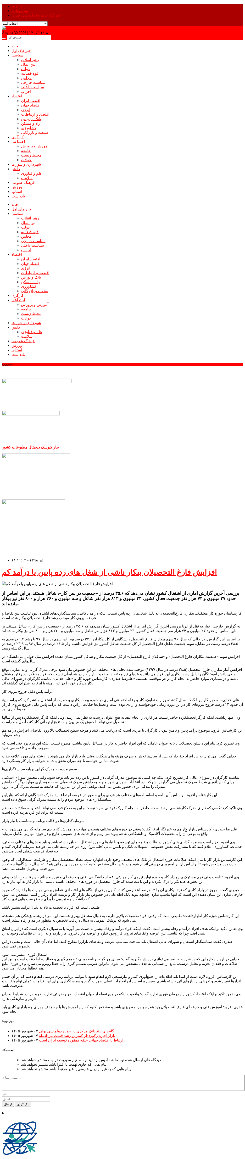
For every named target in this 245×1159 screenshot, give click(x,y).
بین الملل (28, 64)
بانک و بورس (31, 119)
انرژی (25, 110)
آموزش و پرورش (34, 146)
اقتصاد (16, 96)
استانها (16, 192)
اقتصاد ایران (30, 101)
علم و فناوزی (31, 173)
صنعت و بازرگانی (34, 132)
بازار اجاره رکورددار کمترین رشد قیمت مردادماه (77, 1036)
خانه (14, 46)
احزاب (26, 92)
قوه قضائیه (30, 73)
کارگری (17, 137)
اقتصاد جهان (30, 105)
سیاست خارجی (33, 82)
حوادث (26, 160)
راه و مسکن (30, 123)
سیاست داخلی (32, 87)
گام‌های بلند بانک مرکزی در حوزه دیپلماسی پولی (76, 1031)
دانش (15, 169)
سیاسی (17, 55)
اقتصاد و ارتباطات (35, 114)
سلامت (27, 178)
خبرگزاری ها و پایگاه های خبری (36, 15)
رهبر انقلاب (30, 60)
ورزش (16, 187)
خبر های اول (21, 51)
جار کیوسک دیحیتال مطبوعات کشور (30, 447)
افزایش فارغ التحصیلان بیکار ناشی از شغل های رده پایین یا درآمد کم (109, 572)
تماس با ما (19, 11)
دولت (25, 69)
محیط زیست (31, 155)
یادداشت (18, 196)
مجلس (26, 78)
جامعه (26, 151)
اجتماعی (18, 142)
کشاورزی (28, 128)
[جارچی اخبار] (13, 28)
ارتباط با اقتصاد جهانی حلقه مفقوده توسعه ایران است (81, 1040)
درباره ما (18, 6)
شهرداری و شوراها (26, 164)
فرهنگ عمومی (23, 182)
